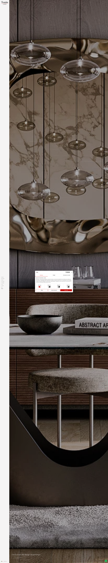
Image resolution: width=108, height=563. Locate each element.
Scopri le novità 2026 (19, 557)
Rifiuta (42, 290)
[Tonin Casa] (4, 3)
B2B (2, 287)
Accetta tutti (66, 290)
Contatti (2, 285)
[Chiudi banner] (71, 272)
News (2, 284)
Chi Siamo (2, 281)
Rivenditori (2, 278)
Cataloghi (2, 282)
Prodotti (2, 277)
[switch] (49, 287)
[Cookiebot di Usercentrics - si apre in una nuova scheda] (66, 272)
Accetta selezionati (54, 290)
